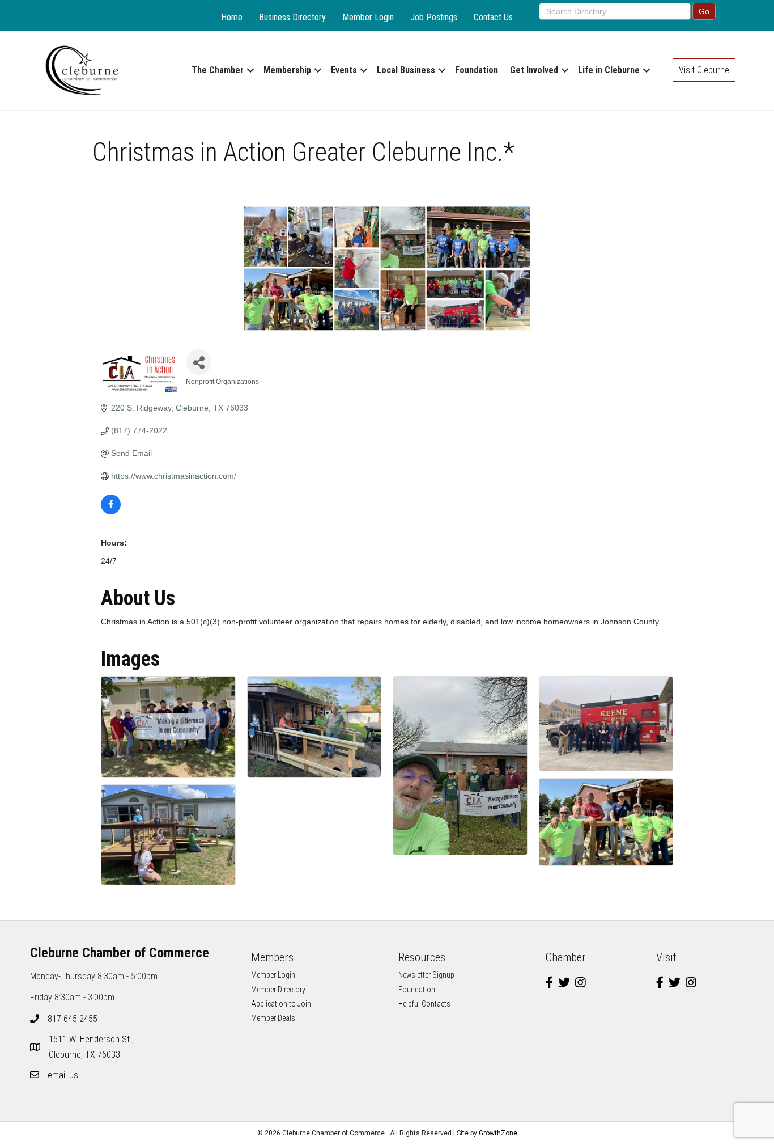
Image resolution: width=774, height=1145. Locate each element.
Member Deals (273, 1018)
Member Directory (278, 989)
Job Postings (433, 17)
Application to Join (281, 1003)
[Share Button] (198, 362)
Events (344, 70)
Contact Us (493, 17)
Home (232, 17)
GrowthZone (498, 1133)
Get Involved (534, 70)
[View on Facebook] (111, 511)
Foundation (476, 70)
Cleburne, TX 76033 (92, 1047)
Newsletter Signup (426, 974)
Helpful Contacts (424, 1003)
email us (63, 1075)
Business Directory (292, 17)
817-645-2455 (72, 1018)
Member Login (368, 17)
